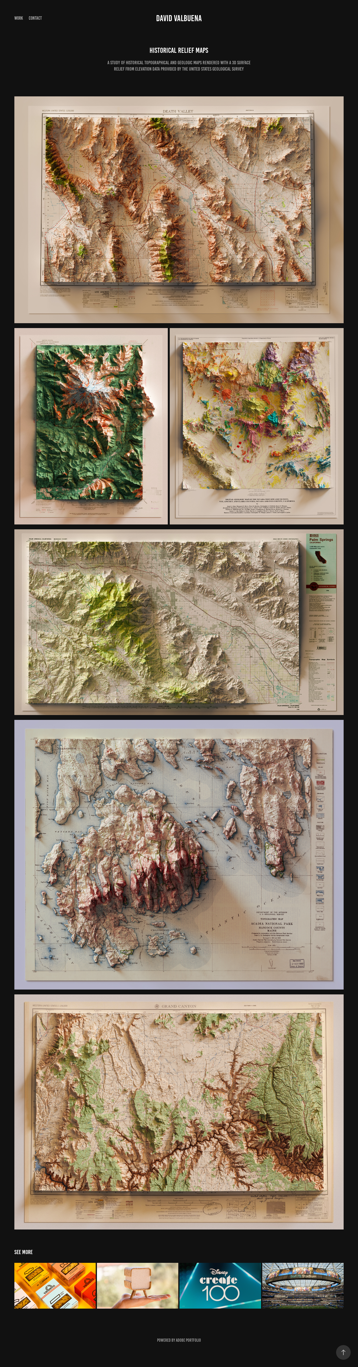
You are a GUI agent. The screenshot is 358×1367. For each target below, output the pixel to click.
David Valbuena (179, 18)
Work (18, 18)
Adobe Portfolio (188, 1340)
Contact (35, 18)
